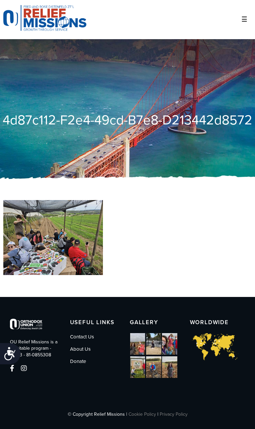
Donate (78, 361)
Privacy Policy (174, 414)
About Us (80, 349)
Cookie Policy (142, 414)
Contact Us (82, 337)
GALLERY (144, 322)
